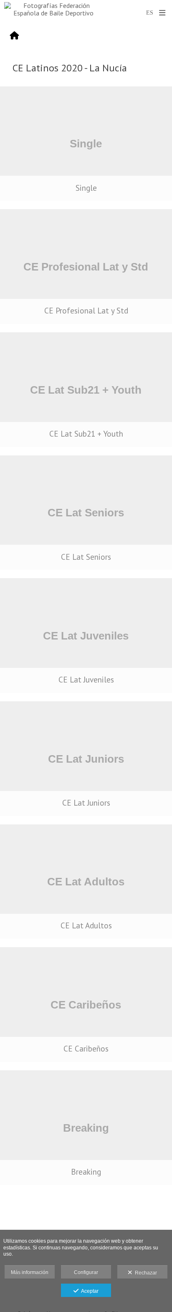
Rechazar (144, 1273)
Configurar (86, 1272)
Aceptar (88, 1291)
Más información (29, 1272)
